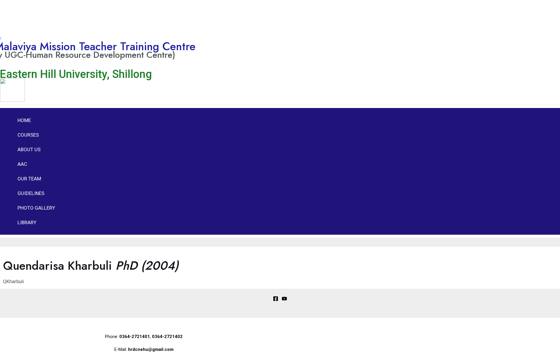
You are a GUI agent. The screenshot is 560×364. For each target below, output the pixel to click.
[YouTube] (284, 299)
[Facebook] (275, 299)
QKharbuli (13, 281)
